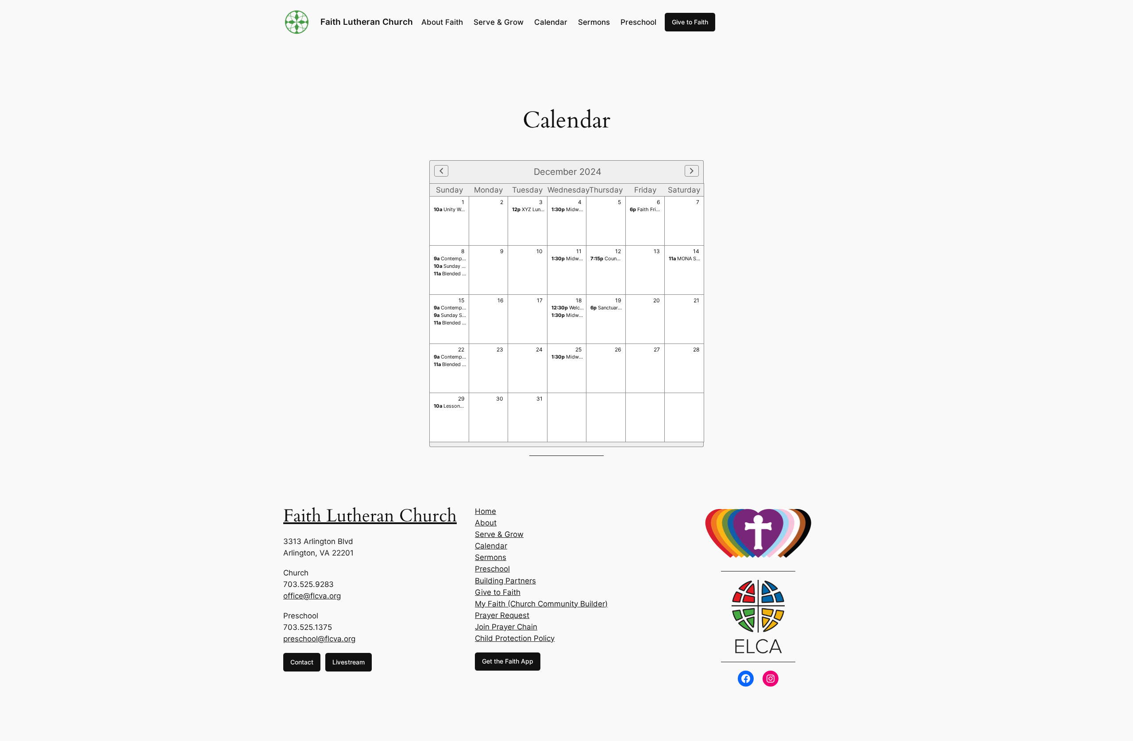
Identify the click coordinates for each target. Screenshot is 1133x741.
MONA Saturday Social (699, 258)
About (486, 522)
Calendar (491, 545)
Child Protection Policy (515, 638)
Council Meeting (616, 258)
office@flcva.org (312, 595)
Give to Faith (690, 22)
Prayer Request (502, 615)
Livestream (348, 662)
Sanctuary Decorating (618, 308)
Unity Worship (455, 209)
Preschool (492, 568)
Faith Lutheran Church (366, 21)
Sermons (490, 557)
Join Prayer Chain (506, 626)
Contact (301, 662)
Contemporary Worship (464, 258)
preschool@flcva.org (319, 638)
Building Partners (505, 580)
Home (485, 511)
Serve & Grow (499, 534)
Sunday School (456, 266)
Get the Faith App (507, 661)
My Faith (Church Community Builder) (541, 603)
